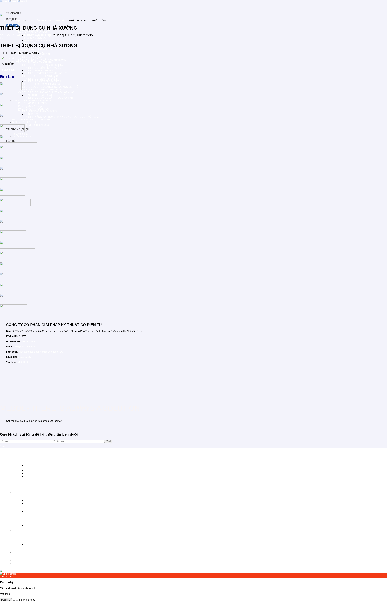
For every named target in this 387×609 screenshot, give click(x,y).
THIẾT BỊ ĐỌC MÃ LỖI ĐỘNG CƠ (30, 125)
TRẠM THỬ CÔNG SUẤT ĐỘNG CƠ (44, 95)
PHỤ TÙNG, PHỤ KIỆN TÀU (33, 103)
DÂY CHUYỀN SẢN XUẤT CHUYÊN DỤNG (42, 59)
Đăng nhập (6, 600)
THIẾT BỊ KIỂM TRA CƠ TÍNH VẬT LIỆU (46, 73)
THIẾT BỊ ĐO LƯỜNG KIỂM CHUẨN (32, 62)
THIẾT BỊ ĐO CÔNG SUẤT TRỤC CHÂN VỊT (48, 98)
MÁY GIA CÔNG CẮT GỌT (32, 32)
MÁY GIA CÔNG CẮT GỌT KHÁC (42, 476)
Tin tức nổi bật (19, 134)
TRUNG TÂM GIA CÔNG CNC (40, 465)
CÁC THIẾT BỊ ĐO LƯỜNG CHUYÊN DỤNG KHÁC (46, 92)
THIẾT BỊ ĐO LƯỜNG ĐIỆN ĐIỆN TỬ (38, 76)
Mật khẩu (5, 594)
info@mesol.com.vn (24, 346)
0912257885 (28, 341)
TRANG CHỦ (13, 13)
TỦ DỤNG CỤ (32, 114)
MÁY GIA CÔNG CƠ (35, 38)
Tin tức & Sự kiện (21, 563)
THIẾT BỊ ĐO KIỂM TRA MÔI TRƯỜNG (39, 84)
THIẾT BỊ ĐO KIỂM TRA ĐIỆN (40, 78)
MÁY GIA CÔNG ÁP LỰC (32, 51)
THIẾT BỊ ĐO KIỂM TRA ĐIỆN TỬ (42, 81)
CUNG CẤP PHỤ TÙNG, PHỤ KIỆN (46, 20)
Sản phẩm (18, 20)
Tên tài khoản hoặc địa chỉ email (18, 588)
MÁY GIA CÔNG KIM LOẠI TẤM (35, 48)
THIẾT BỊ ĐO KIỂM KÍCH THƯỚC (42, 68)
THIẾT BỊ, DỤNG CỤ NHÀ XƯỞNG (37, 111)
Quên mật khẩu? (9, 605)
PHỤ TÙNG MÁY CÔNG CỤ (33, 108)
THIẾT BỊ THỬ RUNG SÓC (39, 70)
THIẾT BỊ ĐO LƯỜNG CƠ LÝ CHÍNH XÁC (41, 65)
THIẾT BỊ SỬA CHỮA (30, 57)
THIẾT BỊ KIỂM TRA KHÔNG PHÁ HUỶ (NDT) (43, 89)
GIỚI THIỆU (12, 454)
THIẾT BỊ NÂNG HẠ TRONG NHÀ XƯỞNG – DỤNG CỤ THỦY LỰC (61, 117)
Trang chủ (5, 20)
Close (3, 446)
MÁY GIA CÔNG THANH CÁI (34, 484)
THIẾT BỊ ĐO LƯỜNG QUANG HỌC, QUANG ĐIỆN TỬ (48, 87)
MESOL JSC (24, 357)
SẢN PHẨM (12, 457)
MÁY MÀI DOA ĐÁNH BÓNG (39, 40)
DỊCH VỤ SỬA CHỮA (24, 122)
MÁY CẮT (29, 473)
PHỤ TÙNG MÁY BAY (30, 106)
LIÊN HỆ (11, 566)
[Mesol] (13, 1)
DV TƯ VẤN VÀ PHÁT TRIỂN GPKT (32, 119)
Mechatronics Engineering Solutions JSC (41, 351)
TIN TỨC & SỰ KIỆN (17, 558)
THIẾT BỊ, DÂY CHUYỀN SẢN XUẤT (32, 459)
